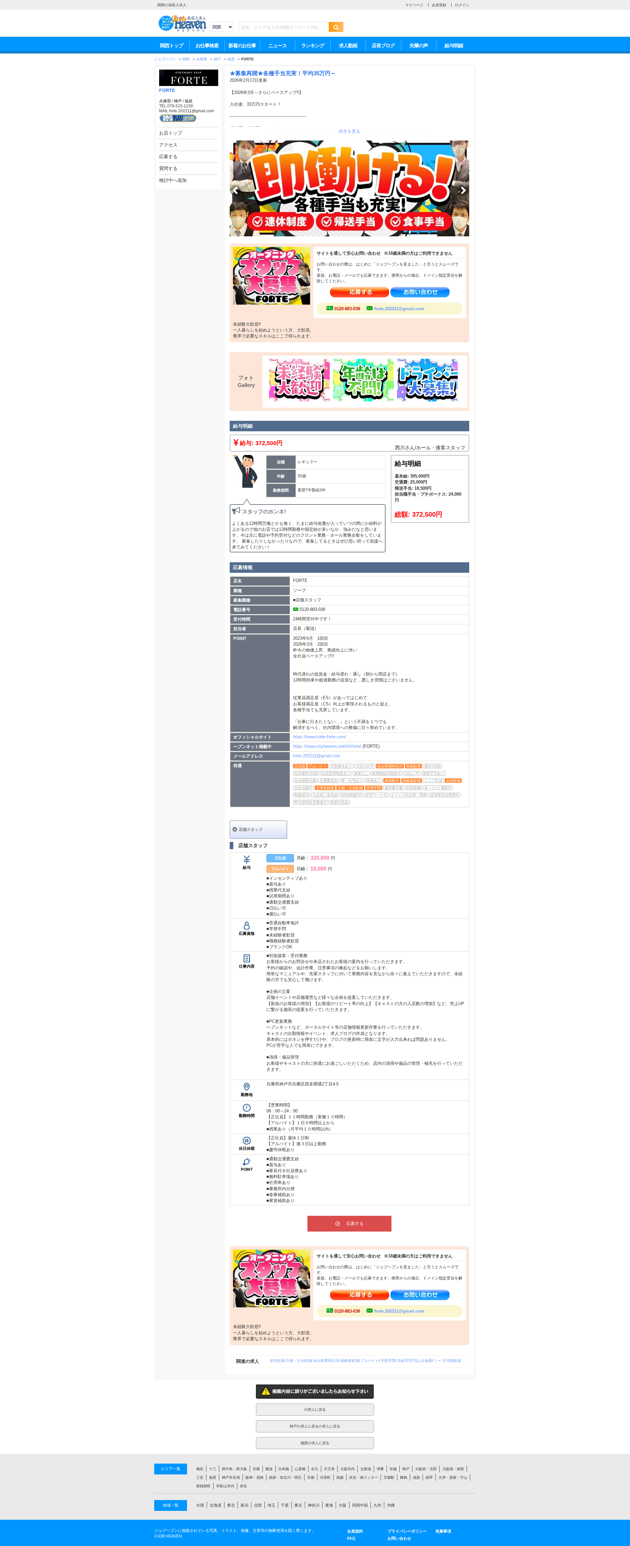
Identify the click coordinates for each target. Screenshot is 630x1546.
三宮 (199, 1477)
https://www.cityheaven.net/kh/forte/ (327, 746)
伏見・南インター (363, 1477)
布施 (393, 1469)
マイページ (414, 5)
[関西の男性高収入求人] (182, 31)
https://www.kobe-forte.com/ (319, 736)
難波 (269, 1469)
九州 (377, 1505)
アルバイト (370, 1361)
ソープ (439, 1361)
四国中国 (360, 1505)
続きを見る (349, 131)
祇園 (340, 1477)
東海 (329, 1505)
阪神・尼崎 (254, 1477)
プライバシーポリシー (407, 1531)
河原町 (325, 1477)
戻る (235, 190)
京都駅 (389, 1477)
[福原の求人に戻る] (315, 1447)
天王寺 (329, 1469)
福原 (189, 101)
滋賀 (416, 1477)
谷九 (314, 1469)
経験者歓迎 (350, 1361)
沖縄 (391, 1505)
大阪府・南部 (453, 1469)
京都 (310, 1477)
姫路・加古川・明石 (285, 1477)
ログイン (462, 5)
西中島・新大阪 (234, 1469)
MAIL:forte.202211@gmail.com (186, 111)
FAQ (351, 1538)
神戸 (178, 101)
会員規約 (355, 1531)
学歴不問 (388, 1361)
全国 (200, 1505)
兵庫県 (165, 101)
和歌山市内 (225, 1486)
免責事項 (443, 1531)
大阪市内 (347, 1469)
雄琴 (429, 1477)
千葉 (285, 1505)
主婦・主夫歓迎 (298, 1361)
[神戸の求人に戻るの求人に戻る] (315, 1430)
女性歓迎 (277, 1361)
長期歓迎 (454, 1361)
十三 (212, 1469)
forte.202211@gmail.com (399, 308)
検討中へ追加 (173, 180)
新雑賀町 (203, 1486)
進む (463, 190)
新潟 (244, 1505)
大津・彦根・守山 (452, 1477)
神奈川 (314, 1505)
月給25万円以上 (410, 1361)
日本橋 (283, 1469)
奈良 (243, 1486)
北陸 (258, 1505)
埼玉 (271, 1505)
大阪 (342, 1505)
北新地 (365, 1469)
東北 (231, 1505)
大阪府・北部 (426, 1469)
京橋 (256, 1469)
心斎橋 (300, 1469)
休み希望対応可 (326, 1361)
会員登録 (439, 5)
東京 (298, 1505)
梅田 (199, 1469)
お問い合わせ (399, 1538)
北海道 (215, 1505)
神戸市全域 (231, 1477)
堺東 (380, 1469)
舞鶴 (403, 1477)
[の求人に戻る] (315, 1413)
